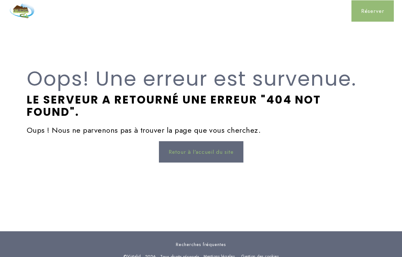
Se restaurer (201, 11)
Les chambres (160, 11)
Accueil (124, 11)
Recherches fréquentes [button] (201, 244)
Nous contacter (325, 11)
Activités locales (245, 11)
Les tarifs (285, 11)
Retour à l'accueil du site (201, 152)
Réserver (372, 11)
